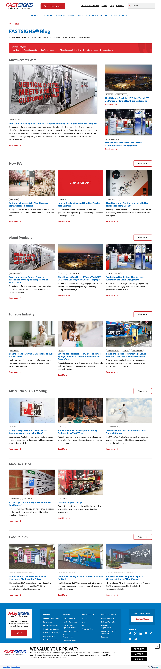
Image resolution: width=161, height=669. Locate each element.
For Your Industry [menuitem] (48, 50)
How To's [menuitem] (15, 50)
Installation (47, 622)
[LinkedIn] (140, 633)
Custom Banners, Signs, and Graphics (70, 626)
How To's (85, 618)
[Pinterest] (151, 633)
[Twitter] (135, 633)
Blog (112, 6)
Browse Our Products (70, 640)
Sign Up (19, 633)
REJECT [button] (139, 659)
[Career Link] (135, 639)
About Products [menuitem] (30, 50)
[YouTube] (130, 639)
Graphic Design (49, 636)
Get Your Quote (142, 619)
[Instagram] (146, 633)
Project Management (51, 625)
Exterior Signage (69, 618)
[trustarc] (154, 667)
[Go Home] (10, 23)
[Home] (19, 6)
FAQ (83, 625)
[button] (157, 646)
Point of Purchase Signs (68, 636)
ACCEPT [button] (139, 654)
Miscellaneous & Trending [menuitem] (70, 50)
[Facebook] (130, 633)
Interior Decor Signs (70, 622)
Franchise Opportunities (90, 6)
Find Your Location (54, 6)
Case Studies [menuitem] (108, 50)
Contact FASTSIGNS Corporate (108, 632)
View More (142, 163)
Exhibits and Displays (70, 631)
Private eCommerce (50, 640)
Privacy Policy (6, 667)
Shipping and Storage (51, 629)
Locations (104, 637)
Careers (104, 6)
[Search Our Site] (130, 5)
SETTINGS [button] (139, 649)
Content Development (51, 618)
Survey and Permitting (51, 633)
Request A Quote (88, 629)
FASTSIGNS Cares (107, 618)
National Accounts (108, 622)
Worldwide (120, 6)
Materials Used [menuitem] (92, 50)
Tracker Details (16, 667)
